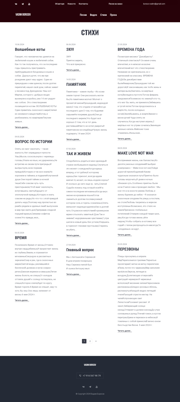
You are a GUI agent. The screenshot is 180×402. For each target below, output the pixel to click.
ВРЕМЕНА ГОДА (131, 49)
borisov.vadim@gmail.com (154, 4)
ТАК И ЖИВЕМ (78, 153)
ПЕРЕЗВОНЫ (128, 249)
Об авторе (59, 4)
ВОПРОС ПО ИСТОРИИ (33, 141)
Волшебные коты (30, 49)
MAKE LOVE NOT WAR (135, 153)
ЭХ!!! (70, 49)
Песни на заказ (115, 4)
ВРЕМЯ (21, 237)
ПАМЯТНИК (76, 84)
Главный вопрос (80, 249)
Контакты (83, 4)
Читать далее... (22, 127)
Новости (72, 4)
